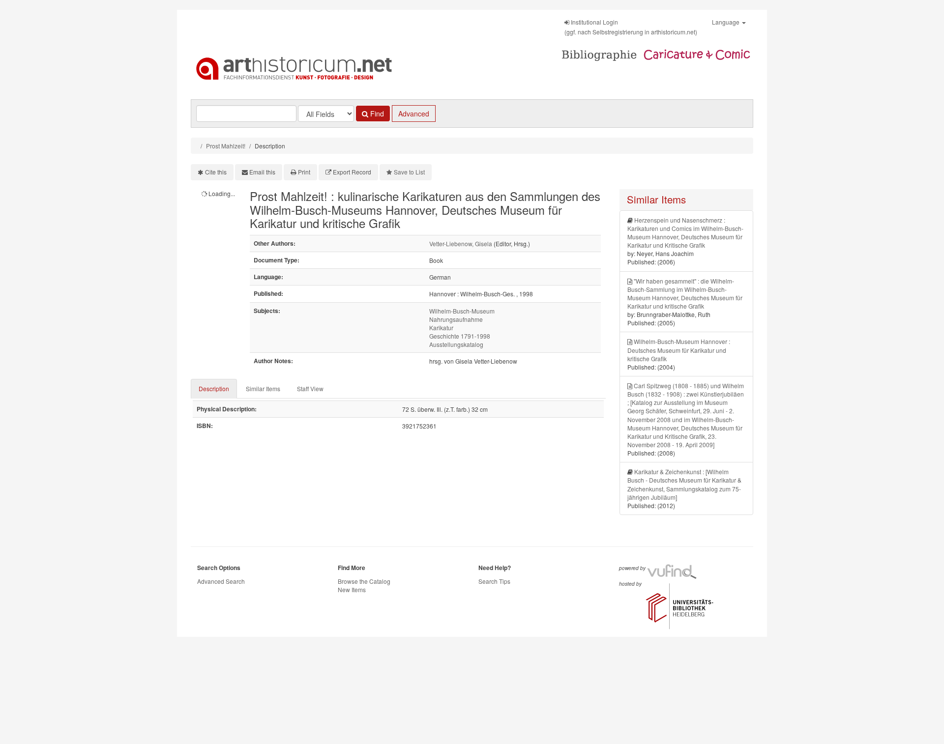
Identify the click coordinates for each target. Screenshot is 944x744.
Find (376, 113)
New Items (352, 589)
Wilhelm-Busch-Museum (462, 311)
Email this (262, 172)
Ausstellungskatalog (456, 344)
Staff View (310, 388)
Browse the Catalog (364, 581)
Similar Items (263, 388)
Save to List (409, 172)
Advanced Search (221, 581)
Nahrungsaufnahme (456, 319)
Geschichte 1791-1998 (459, 336)
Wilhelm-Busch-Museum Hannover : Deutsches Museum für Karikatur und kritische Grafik (678, 349)
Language (726, 22)
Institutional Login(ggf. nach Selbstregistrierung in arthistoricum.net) (630, 27)
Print (304, 172)
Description (214, 388)
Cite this (216, 172)
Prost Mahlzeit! (225, 146)
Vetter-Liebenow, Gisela (460, 243)
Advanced (413, 113)
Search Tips (494, 581)
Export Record (352, 172)
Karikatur (441, 327)
